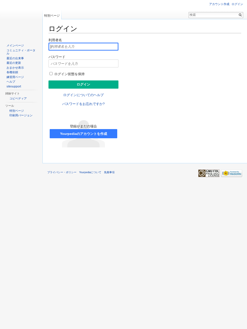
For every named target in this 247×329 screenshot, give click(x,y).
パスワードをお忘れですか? (83, 104)
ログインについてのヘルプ (83, 95)
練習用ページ (15, 77)
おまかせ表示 (15, 67)
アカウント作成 (219, 4)
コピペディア (18, 98)
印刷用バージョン (21, 115)
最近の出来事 (15, 58)
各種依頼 (12, 72)
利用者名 (55, 40)
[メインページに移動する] (21, 19)
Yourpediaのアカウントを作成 (83, 134)
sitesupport (14, 86)
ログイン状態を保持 (69, 74)
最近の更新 (14, 63)
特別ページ (52, 15)
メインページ (15, 45)
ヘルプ (11, 81)
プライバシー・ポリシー (61, 172)
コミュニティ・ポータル (21, 52)
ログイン (237, 4)
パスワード (56, 57)
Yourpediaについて (90, 172)
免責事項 (109, 172)
